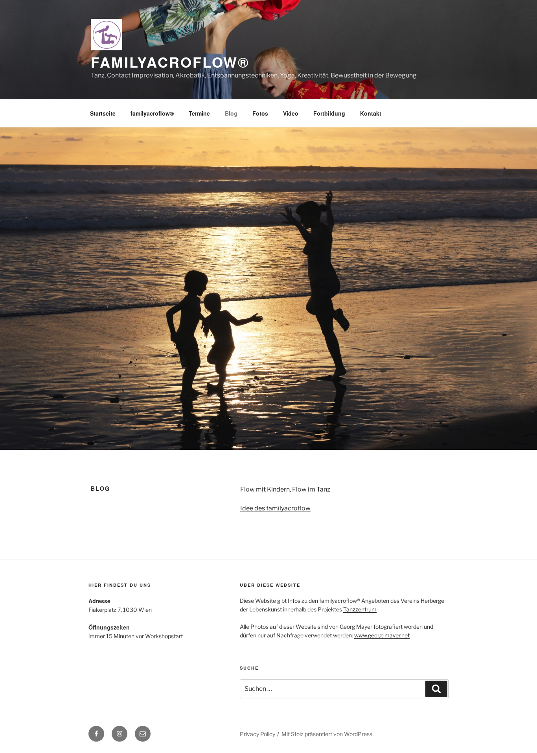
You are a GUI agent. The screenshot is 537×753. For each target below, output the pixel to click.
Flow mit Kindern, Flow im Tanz (285, 489)
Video (290, 113)
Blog (231, 113)
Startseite (103, 113)
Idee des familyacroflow (275, 508)
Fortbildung (329, 113)
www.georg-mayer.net (382, 635)
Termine (199, 113)
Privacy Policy (257, 734)
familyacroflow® (170, 62)
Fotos (260, 113)
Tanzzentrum (360, 609)
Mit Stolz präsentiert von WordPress (326, 734)
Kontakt (370, 113)
